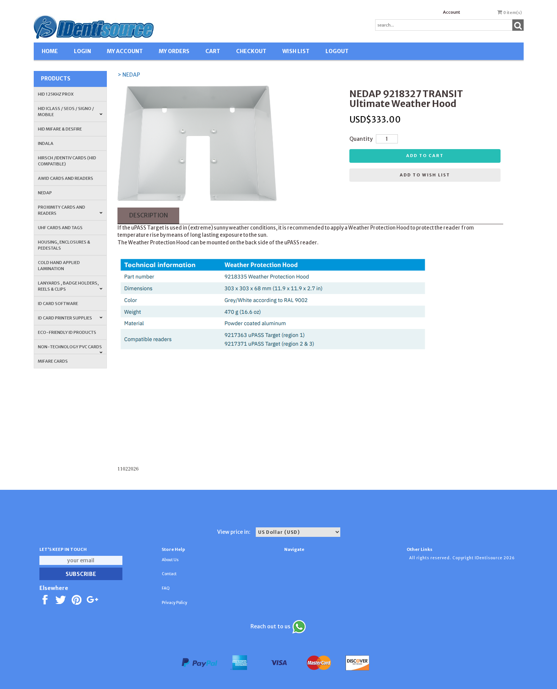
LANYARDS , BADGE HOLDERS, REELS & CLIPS (68, 286)
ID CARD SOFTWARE (58, 303)
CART (212, 51)
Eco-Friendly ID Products (67, 332)
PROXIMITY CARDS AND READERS (61, 210)
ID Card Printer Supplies (65, 318)
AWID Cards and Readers (65, 178)
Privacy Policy (174, 602)
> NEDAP (128, 74)
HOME (50, 51)
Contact (169, 573)
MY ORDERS (174, 51)
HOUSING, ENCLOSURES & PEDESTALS (64, 245)
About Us (170, 559)
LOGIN (82, 51)
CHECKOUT (251, 51)
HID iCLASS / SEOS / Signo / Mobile (66, 111)
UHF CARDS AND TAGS (60, 227)
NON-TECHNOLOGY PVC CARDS (70, 346)
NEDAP (45, 192)
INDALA (45, 143)
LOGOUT (337, 51)
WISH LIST (296, 51)
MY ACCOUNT (125, 51)
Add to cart (425, 155)
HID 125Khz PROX (56, 94)
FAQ (166, 588)
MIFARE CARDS (53, 361)
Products (55, 78)
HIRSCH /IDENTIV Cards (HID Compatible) (67, 161)
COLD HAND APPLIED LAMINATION (59, 265)
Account (451, 12)
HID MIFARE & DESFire (60, 129)
